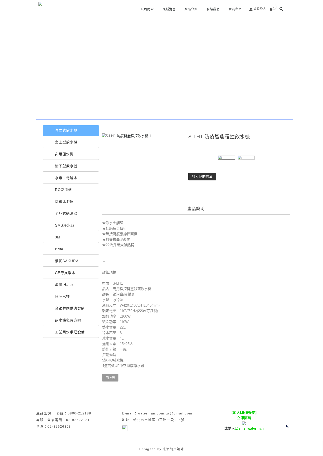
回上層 (110, 378)
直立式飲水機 (66, 130)
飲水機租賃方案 (68, 320)
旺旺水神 (62, 296)
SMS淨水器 (64, 225)
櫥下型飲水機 (66, 166)
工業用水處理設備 (70, 332)
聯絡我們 (213, 9)
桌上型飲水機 (66, 142)
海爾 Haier (64, 285)
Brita (59, 249)
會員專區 (235, 9)
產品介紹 (191, 9)
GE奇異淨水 (65, 273)
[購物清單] (271, 8)
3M (57, 237)
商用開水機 (64, 154)
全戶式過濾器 (66, 213)
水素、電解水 (66, 178)
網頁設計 (177, 449)
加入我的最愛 (202, 176)
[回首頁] (65, 4)
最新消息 (169, 9)
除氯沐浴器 (64, 201)
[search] (282, 9)
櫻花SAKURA (67, 261)
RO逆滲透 (63, 190)
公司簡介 (147, 9)
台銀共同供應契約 (70, 308)
